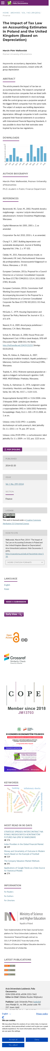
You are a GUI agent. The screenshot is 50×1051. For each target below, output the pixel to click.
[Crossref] (15, 664)
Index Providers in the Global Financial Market (23, 844)
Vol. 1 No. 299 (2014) (31, 13)
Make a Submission (16, 602)
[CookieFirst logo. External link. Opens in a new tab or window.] (3, 1017)
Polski (6, 589)
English (7, 585)
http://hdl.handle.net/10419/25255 (18, 345)
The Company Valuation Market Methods (21, 861)
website (37, 1002)
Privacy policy (42, 1014)
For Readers (8, 892)
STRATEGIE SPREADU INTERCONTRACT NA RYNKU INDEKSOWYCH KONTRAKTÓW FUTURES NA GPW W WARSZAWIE (23, 834)
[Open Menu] (3, 3)
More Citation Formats (20, 562)
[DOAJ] (12, 642)
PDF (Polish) (13, 449)
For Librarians (9, 901)
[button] (6, 1014)
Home (6, 13)
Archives (15, 13)
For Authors (8, 896)
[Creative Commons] (24, 642)
